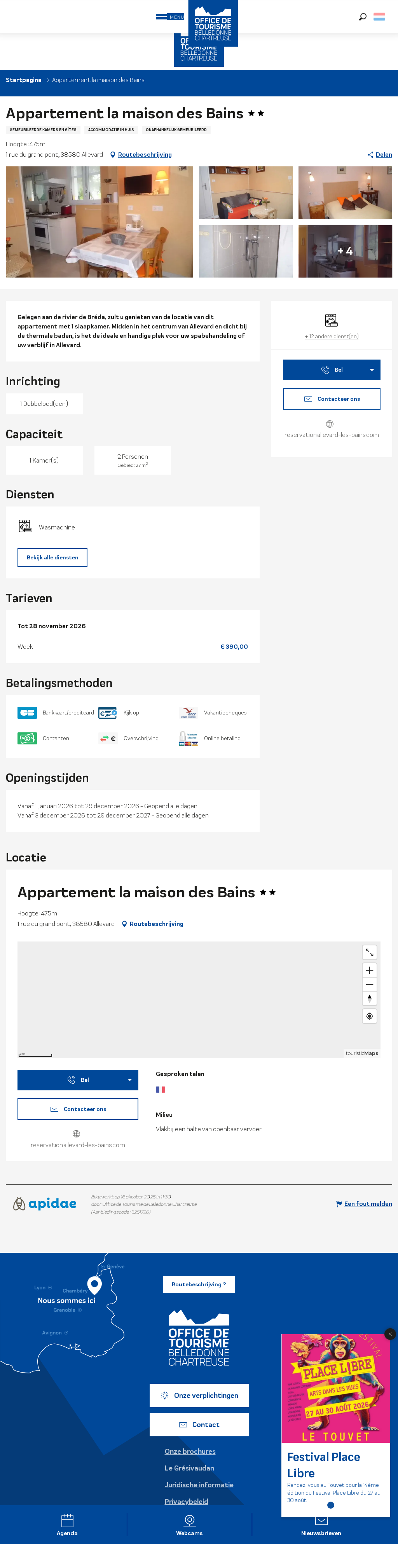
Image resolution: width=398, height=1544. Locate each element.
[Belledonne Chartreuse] (199, 1337)
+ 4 (345, 251)
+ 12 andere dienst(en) (331, 336)
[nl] (380, 16)
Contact (206, 1424)
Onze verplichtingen (206, 1395)
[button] (363, 16)
